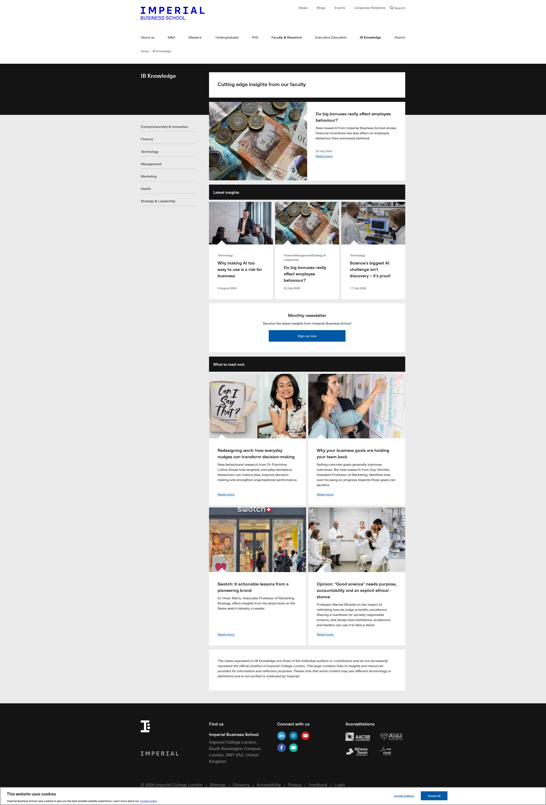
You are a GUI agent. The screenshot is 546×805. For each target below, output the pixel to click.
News (303, 7)
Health (146, 188)
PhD (255, 37)
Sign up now (307, 336)
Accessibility (268, 784)
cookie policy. (148, 801)
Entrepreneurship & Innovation (164, 126)
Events (340, 7)
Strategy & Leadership (158, 201)
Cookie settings (404, 795)
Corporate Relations (369, 7)
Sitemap (218, 784)
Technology (149, 151)
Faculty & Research (287, 37)
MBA (171, 37)
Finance (147, 139)
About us (147, 37)
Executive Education (331, 37)
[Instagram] (293, 735)
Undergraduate (227, 37)
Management (151, 164)
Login (339, 784)
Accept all (434, 795)
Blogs (321, 7)
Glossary (241, 784)
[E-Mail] (293, 747)
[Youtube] (305, 735)
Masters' (195, 37)
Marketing (149, 176)
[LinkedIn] (281, 735)
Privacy (294, 784)
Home (145, 51)
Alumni (399, 37)
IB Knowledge (370, 37)
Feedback (317, 784)
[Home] (205, 13)
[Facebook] (281, 747)
